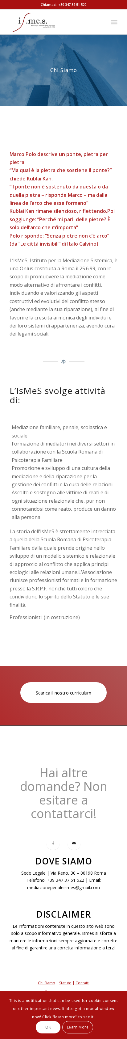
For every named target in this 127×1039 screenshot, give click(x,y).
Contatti (82, 983)
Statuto (65, 983)
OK (48, 1027)
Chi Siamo (46, 983)
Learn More (78, 1027)
